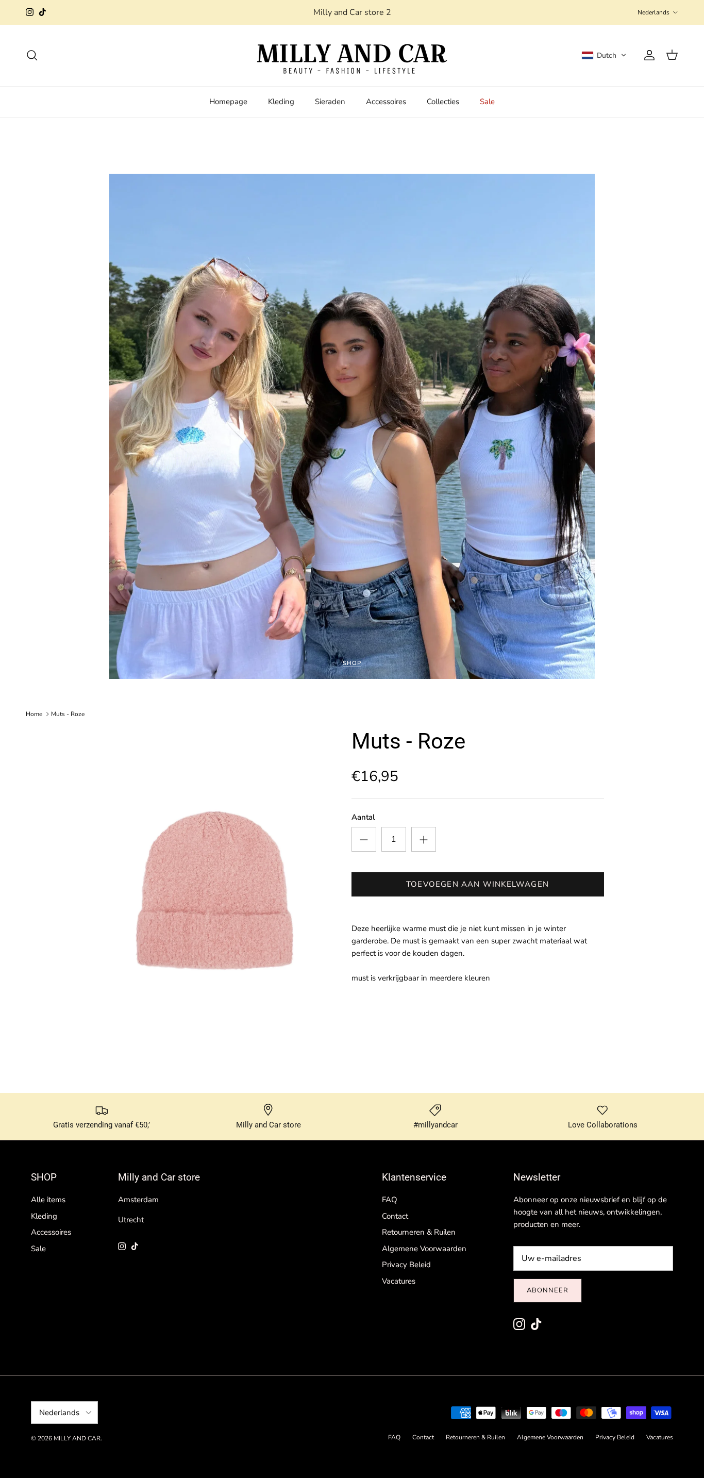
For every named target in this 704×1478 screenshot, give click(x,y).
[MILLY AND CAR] (352, 55)
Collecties (443, 101)
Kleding (281, 101)
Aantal (363, 817)
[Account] (647, 55)
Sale (487, 101)
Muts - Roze (68, 714)
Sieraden (330, 101)
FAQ (389, 1199)
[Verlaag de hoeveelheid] (363, 839)
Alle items (48, 1199)
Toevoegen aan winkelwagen (477, 884)
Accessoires (386, 101)
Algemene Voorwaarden (424, 1248)
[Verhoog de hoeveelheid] (423, 839)
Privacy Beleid (406, 1264)
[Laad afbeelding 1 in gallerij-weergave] (214, 892)
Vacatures (398, 1281)
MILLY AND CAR (77, 1438)
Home (34, 714)
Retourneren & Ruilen (419, 1232)
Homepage (228, 101)
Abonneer (547, 1290)
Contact (395, 1216)
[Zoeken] (32, 55)
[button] (604, 55)
